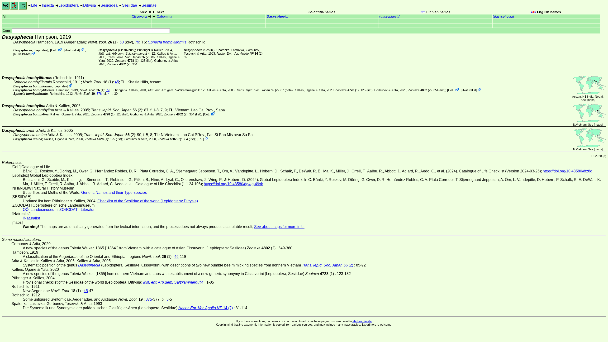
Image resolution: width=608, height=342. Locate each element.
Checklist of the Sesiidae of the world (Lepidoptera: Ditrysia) (147, 201)
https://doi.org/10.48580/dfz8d (567, 171)
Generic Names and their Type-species (114, 192)
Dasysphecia (277, 16)
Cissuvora (139, 16)
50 (121, 42)
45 (117, 82)
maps (590, 100)
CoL (54, 50)
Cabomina (164, 16)
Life (34, 5)
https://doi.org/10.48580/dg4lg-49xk (233, 184)
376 (99, 93)
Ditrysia (89, 5)
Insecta (48, 5)
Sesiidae (129, 5)
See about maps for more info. (279, 227)
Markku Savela (362, 321)
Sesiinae (149, 5)
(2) (128, 57)
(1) (103, 42)
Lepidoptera (68, 5)
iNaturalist (72, 50)
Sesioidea (109, 5)
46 (176, 257)
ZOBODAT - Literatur (77, 210)
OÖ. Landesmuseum (40, 210)
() (389, 16)
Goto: (7, 31)
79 (137, 42)
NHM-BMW (22, 54)
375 (149, 299)
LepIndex (41, 50)
